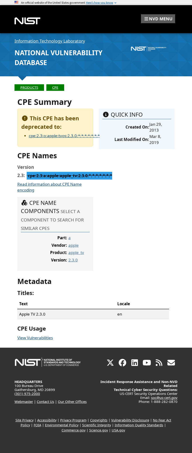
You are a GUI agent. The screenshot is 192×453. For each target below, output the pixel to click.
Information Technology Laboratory (50, 41)
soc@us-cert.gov (164, 397)
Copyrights (98, 420)
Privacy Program (73, 420)
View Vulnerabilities (35, 337)
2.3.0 (73, 260)
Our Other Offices (72, 401)
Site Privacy (24, 420)
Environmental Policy (61, 425)
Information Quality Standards (139, 425)
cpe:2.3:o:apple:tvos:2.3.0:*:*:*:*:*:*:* (64, 135)
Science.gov (98, 430)
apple (73, 245)
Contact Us (45, 401)
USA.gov (118, 430)
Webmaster (24, 401)
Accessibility (46, 420)
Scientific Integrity (96, 425)
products (29, 87)
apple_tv (76, 252)
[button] (158, 18)
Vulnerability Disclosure (130, 420)
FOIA (37, 425)
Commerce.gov (73, 430)
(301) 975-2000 (27, 393)
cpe (55, 87)
